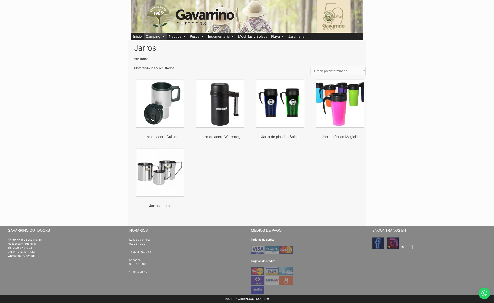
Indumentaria (219, 36)
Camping (153, 36)
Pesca (195, 36)
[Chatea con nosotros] (484, 293)
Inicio (137, 36)
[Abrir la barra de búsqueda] (360, 36)
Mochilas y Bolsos (252, 36)
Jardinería (296, 36)
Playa (275, 36)
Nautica (175, 36)
